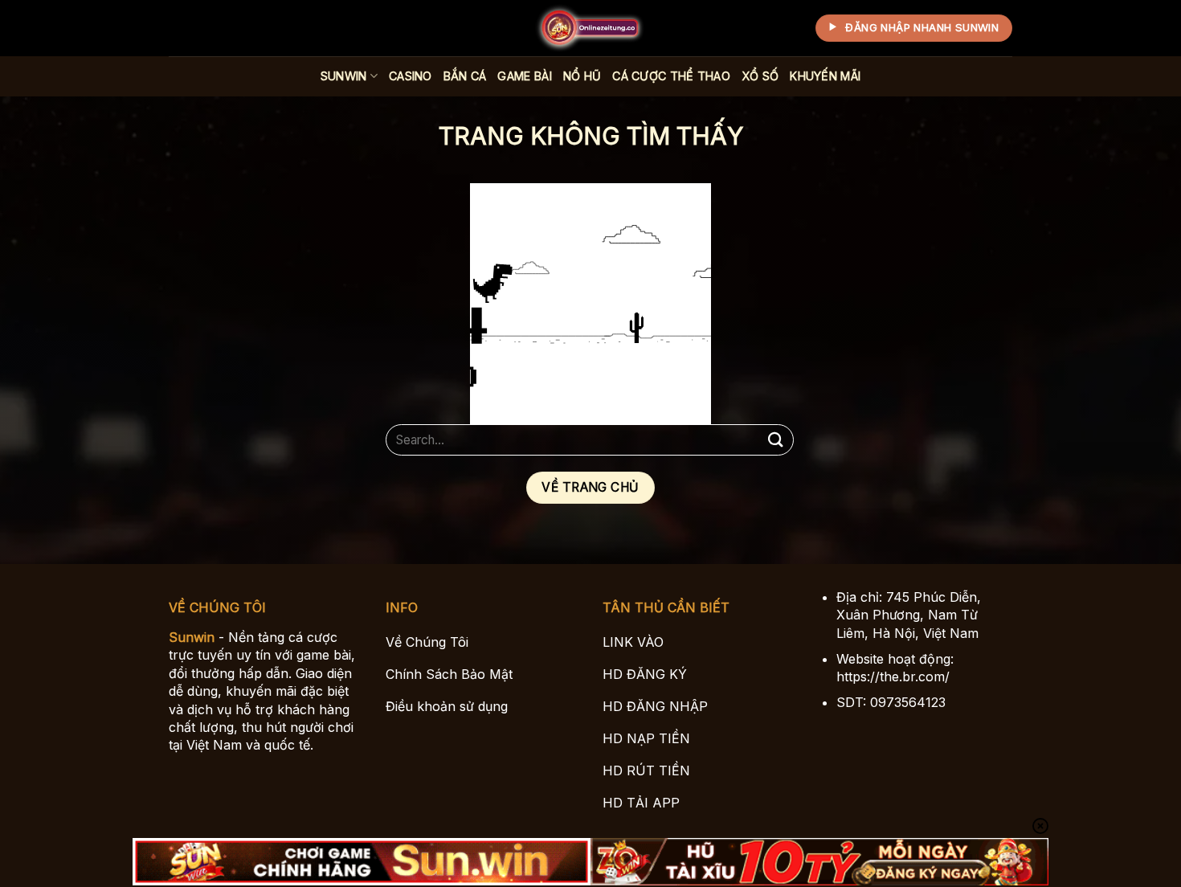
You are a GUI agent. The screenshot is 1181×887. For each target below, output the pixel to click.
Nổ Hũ (582, 76)
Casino (410, 76)
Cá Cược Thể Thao (671, 76)
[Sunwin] (590, 28)
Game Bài (524, 76)
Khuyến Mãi (825, 76)
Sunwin (344, 76)
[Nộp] (776, 440)
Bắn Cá (465, 76)
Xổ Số (760, 76)
